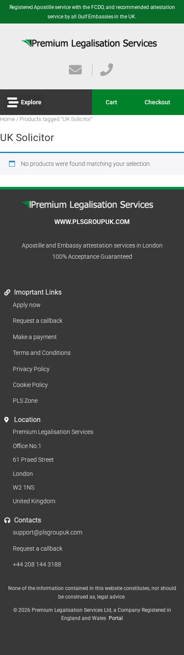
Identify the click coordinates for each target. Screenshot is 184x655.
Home (7, 119)
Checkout (157, 102)
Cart (111, 102)
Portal (116, 618)
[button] (24, 102)
